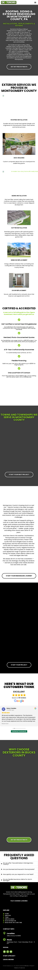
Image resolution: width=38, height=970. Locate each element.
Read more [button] (5, 723)
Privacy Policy (29, 966)
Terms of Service (19, 968)
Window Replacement (19, 260)
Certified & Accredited (19, 308)
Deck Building (19, 158)
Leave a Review (8, 959)
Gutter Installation (19, 228)
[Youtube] (11, 951)
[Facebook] (4, 951)
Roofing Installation (19, 120)
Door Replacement (19, 290)
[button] (35, 2)
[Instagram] (7, 951)
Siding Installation (19, 196)
